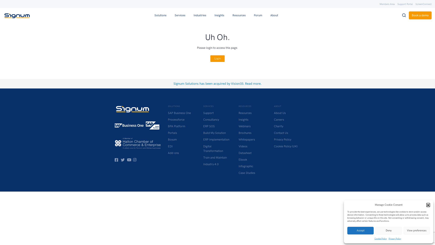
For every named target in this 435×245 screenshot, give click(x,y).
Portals (172, 133)
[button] (428, 205)
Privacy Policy (395, 239)
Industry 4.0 (211, 164)
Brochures (245, 133)
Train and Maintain (215, 157)
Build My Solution (214, 133)
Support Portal (405, 4)
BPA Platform (176, 126)
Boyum (172, 139)
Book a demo (420, 15)
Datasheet (245, 153)
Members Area (387, 4)
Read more (253, 83)
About (274, 15)
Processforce (176, 119)
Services (180, 15)
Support (208, 113)
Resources (239, 15)
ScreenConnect (423, 4)
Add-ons (173, 153)
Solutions (160, 15)
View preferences (417, 230)
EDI (170, 146)
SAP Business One (179, 113)
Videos (243, 146)
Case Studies (247, 173)
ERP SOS (209, 126)
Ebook (243, 159)
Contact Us (281, 133)
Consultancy (211, 119)
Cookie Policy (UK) (286, 146)
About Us (280, 113)
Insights (219, 15)
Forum (258, 15)
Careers (279, 119)
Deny (389, 230)
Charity (278, 126)
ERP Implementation (216, 139)
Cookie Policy (381, 239)
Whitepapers (247, 139)
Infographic (246, 166)
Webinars (245, 126)
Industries (200, 15)
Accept (360, 230)
